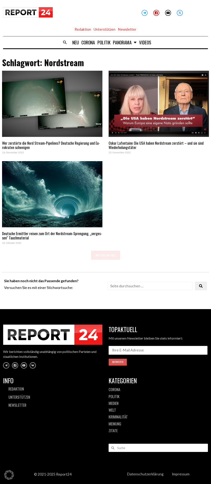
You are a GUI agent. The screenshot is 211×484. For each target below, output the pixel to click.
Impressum (181, 474)
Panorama (122, 42)
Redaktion (83, 29)
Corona (88, 42)
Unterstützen (104, 29)
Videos (145, 42)
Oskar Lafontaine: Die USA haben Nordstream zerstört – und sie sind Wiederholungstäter (156, 145)
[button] (65, 42)
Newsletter (127, 29)
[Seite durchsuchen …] (150, 286)
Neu (75, 42)
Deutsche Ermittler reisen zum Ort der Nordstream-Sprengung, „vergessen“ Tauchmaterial (52, 236)
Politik (103, 42)
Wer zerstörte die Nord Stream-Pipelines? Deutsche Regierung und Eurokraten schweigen (51, 145)
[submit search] (201, 286)
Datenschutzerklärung (145, 474)
